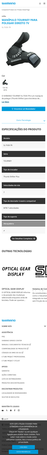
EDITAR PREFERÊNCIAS (23, 452)
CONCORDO (23, 447)
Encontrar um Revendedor (24, 109)
